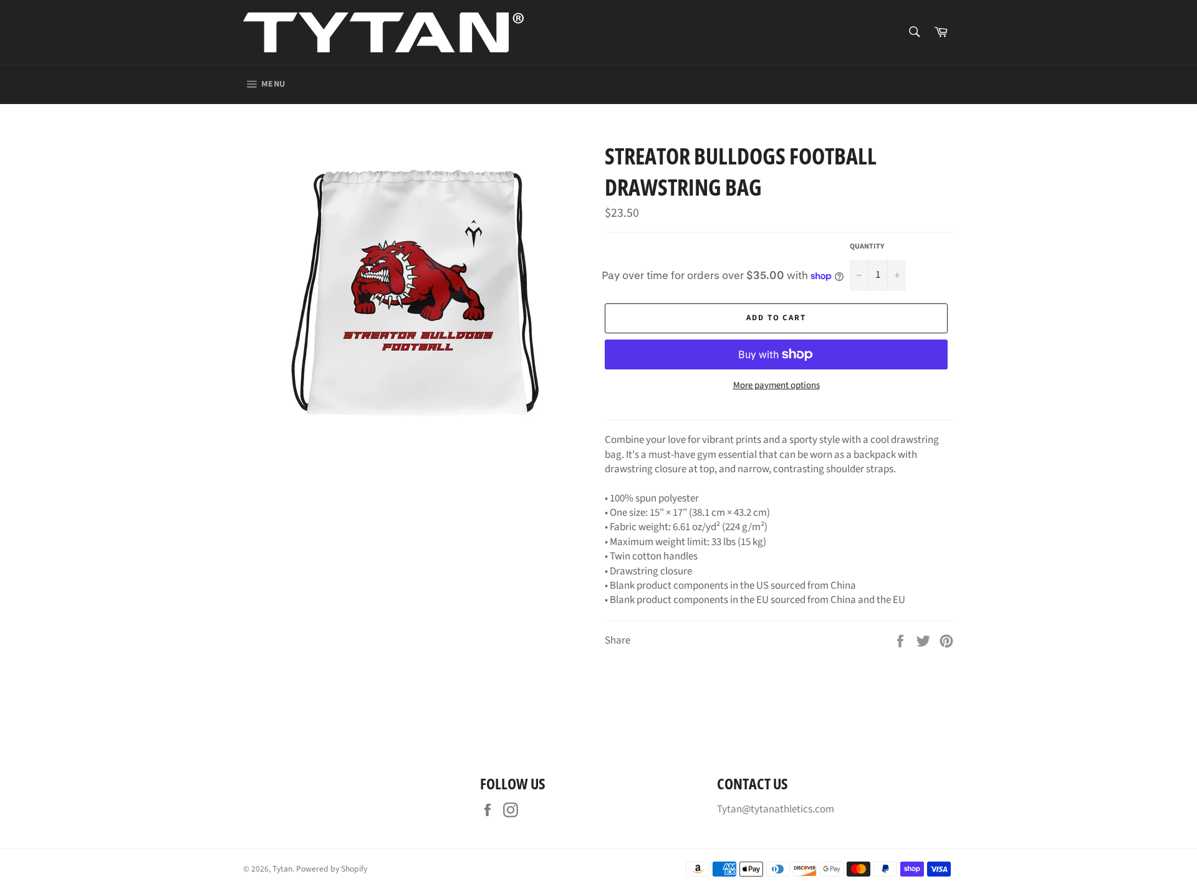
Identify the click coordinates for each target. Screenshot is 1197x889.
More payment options (776, 385)
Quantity (867, 247)
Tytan (282, 869)
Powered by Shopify (331, 869)
